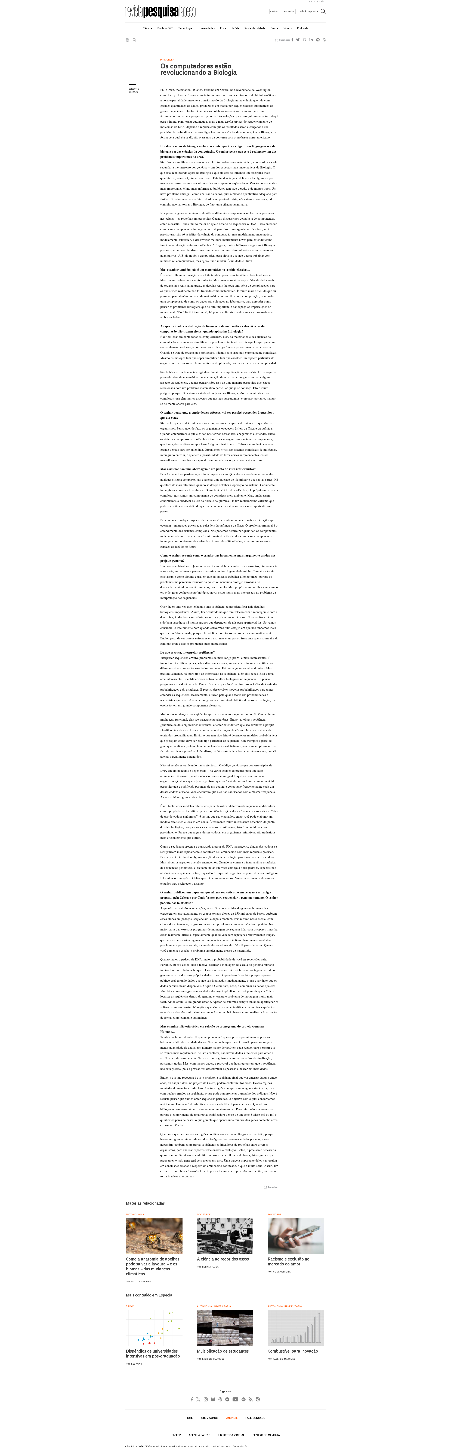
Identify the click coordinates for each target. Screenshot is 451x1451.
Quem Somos (210, 1418)
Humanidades (206, 28)
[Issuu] (256, 1399)
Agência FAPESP (200, 1435)
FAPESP (176, 1435)
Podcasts (302, 28)
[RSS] (249, 1399)
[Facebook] (193, 1399)
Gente (274, 28)
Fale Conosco (255, 1418)
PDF (134, 40)
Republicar (284, 40)
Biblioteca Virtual (231, 1435)
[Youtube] (235, 1399)
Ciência (147, 28)
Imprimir (127, 40)
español (321, 1)
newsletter (289, 11)
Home (190, 1418)
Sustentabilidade (255, 28)
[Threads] (220, 1399)
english (311, 1)
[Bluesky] (212, 1399)
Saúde (235, 28)
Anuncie (232, 1418)
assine (273, 11)
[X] (198, 1399)
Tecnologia (185, 28)
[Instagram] (205, 1399)
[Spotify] (243, 1399)
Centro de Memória (266, 1435)
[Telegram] (227, 1399)
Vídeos (287, 28)
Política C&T (165, 28)
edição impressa (309, 11)
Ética (223, 28)
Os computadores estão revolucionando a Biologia (198, 70)
